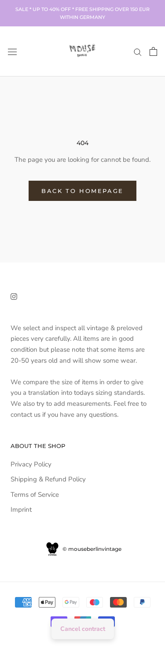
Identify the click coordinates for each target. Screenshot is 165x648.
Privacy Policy (31, 464)
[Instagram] (14, 296)
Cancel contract (82, 629)
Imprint (21, 509)
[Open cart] (153, 51)
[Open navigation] (12, 51)
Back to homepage (82, 190)
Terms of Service (35, 494)
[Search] (138, 51)
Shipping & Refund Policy (48, 479)
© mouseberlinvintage (91, 549)
